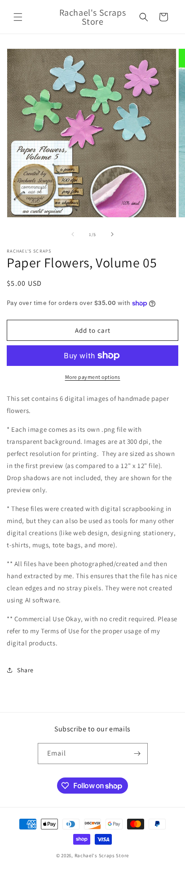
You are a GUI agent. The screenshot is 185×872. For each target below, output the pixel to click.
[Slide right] (112, 234)
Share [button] (25, 670)
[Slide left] (73, 234)
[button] (18, 17)
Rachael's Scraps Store (102, 855)
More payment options (92, 377)
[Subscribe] (137, 753)
